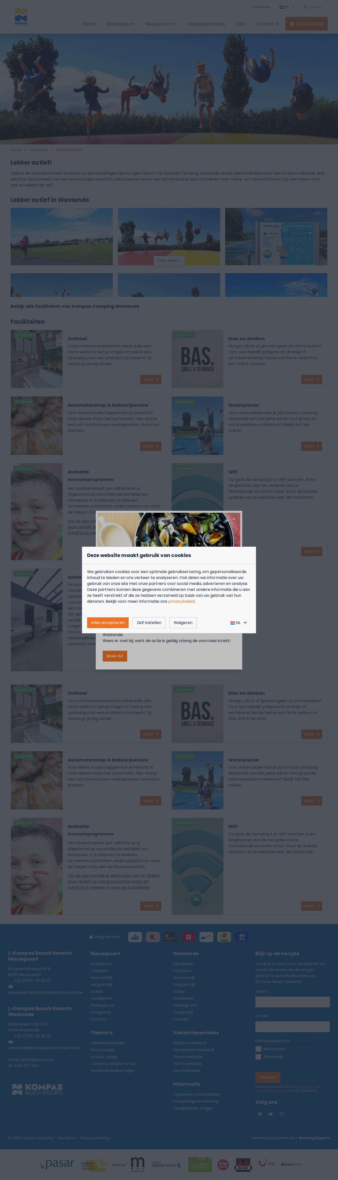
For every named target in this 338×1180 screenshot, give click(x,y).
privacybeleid (181, 601)
